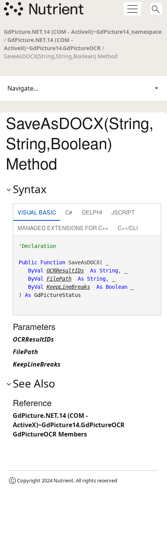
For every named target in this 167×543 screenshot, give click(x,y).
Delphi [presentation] (92, 212)
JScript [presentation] (123, 212)
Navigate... (22, 88)
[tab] (36, 213)
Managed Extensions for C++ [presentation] (62, 227)
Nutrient (63, 480)
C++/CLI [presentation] (128, 227)
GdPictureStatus (57, 295)
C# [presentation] (68, 212)
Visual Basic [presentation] (36, 212)
